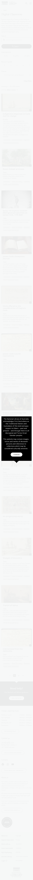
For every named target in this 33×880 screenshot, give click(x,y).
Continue (16, 455)
